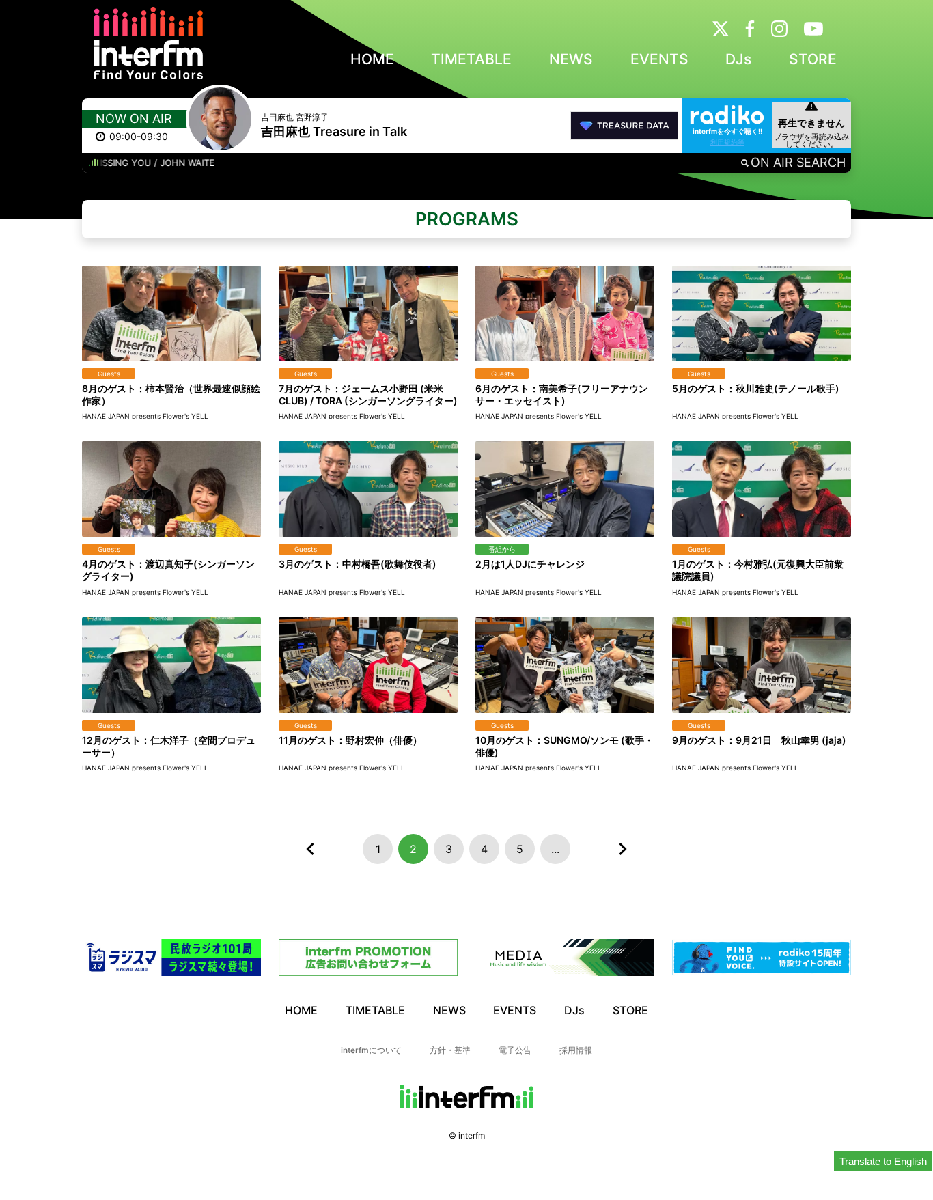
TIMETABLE (471, 59)
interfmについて (371, 1050)
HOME (372, 59)
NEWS (571, 59)
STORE (813, 59)
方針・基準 (450, 1050)
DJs (738, 59)
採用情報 (575, 1050)
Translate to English (883, 1161)
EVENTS (659, 59)
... (555, 849)
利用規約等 (727, 142)
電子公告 (515, 1050)
